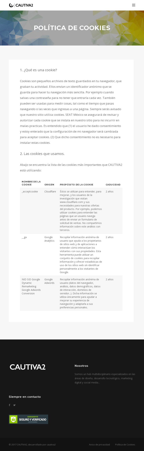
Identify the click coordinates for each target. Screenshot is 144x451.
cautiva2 (51, 444)
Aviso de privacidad (99, 444)
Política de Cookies (125, 444)
